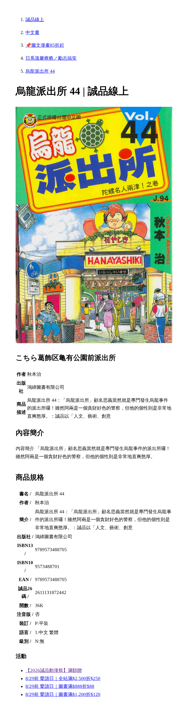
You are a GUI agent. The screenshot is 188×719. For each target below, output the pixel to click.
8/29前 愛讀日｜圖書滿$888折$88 (59, 686)
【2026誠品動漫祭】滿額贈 (53, 670)
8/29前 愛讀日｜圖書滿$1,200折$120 (62, 694)
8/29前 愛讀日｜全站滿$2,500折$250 (62, 678)
